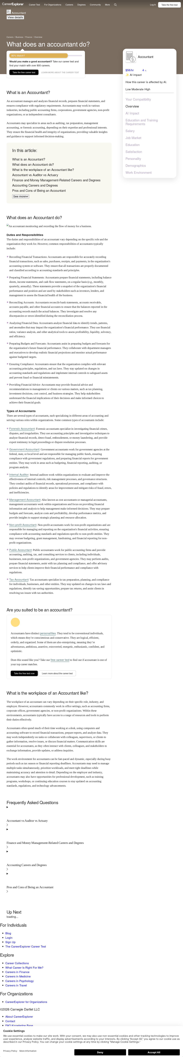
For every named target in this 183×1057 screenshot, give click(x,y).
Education (133, 144)
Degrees (81, 4)
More (107, 4)
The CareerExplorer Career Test (25, 946)
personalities (48, 633)
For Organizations (52, 4)
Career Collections (17, 963)
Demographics (136, 165)
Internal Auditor (18, 474)
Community (95, 4)
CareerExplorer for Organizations (26, 1002)
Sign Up (10, 942)
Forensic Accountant (22, 428)
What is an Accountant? (28, 159)
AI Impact (132, 113)
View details (15, 17)
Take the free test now (24, 673)
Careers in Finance (17, 972)
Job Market (133, 138)
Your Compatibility (138, 99)
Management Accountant (24, 500)
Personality (133, 158)
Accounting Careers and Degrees (35, 185)
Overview (132, 106)
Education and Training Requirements (142, 122)
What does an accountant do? (48, 43)
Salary (130, 131)
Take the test (169, 4)
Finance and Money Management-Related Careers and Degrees (56, 180)
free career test (60, 660)
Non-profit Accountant (22, 525)
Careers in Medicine (18, 976)
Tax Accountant (18, 579)
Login (8, 937)
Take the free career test (24, 72)
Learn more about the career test (60, 72)
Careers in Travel (16, 985)
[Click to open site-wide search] (115, 5)
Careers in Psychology (19, 981)
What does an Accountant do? (33, 164)
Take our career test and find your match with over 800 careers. (44, 63)
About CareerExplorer (19, 1016)
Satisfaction (134, 151)
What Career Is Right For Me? (24, 967)
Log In (153, 4)
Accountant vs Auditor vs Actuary (35, 174)
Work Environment (139, 172)
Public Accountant (20, 550)
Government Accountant (24, 449)
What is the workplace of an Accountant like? (43, 169)
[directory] (59, 173)
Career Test (34, 4)
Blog (8, 933)
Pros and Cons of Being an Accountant (39, 190)
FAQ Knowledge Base (19, 1025)
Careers (69, 4)
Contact (10, 1021)
